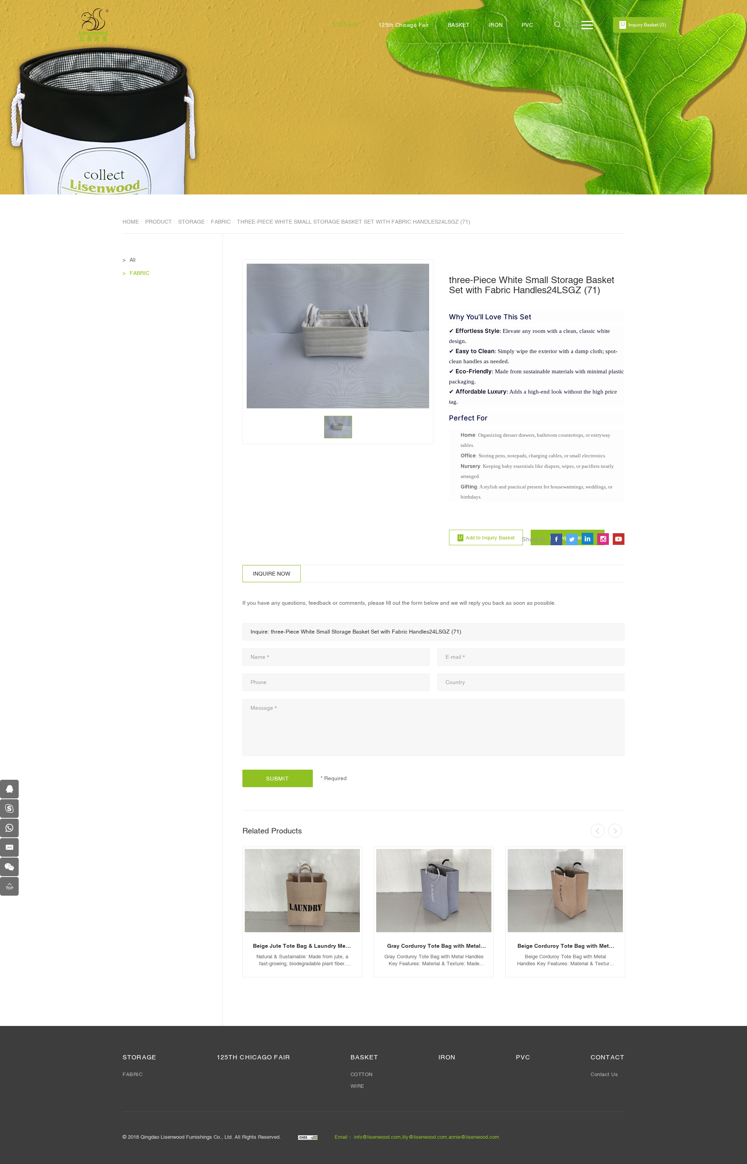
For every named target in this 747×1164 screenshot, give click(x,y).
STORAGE (346, 25)
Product (158, 222)
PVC (527, 25)
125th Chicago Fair (404, 25)
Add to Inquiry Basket (490, 538)
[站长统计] (307, 1137)
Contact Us (604, 1074)
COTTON (362, 1074)
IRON (496, 25)
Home (131, 222)
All (132, 260)
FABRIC (221, 222)
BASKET (459, 25)
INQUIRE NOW (271, 574)
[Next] (615, 830)
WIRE (358, 1086)
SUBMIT (277, 778)
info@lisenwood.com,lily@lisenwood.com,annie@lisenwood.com (426, 1137)
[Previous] (597, 830)
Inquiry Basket (647, 25)
